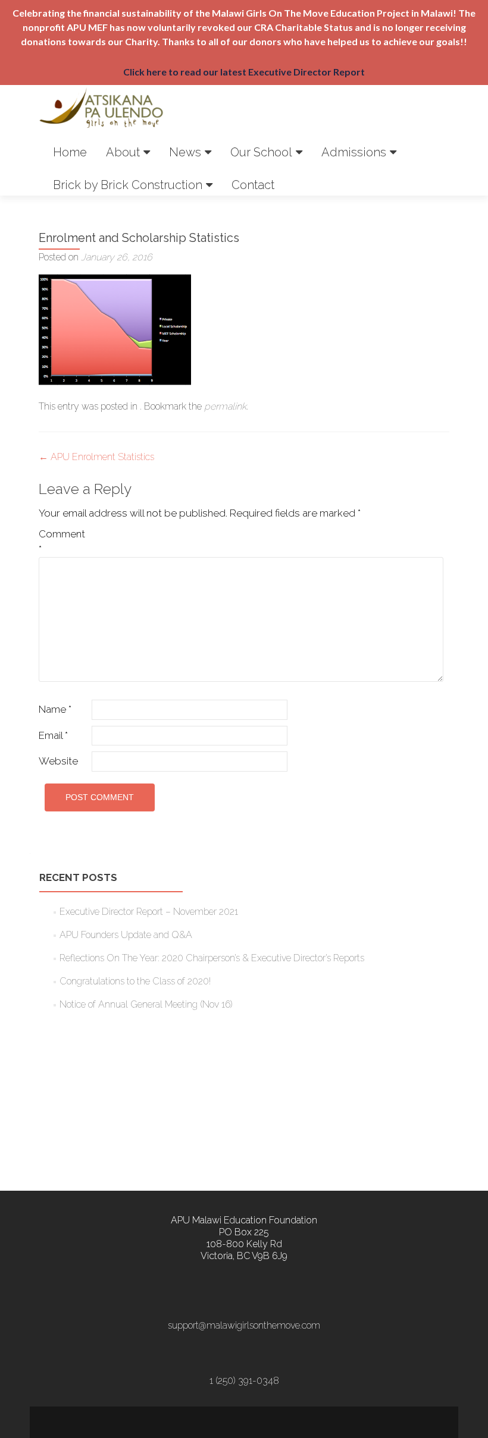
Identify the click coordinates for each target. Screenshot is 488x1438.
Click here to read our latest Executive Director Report (244, 71)
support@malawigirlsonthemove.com (244, 1325)
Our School (261, 152)
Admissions (353, 152)
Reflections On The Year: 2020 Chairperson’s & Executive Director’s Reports (212, 958)
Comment (62, 541)
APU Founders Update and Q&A (126, 934)
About (123, 152)
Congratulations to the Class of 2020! (135, 981)
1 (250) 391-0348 (244, 1380)
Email (53, 735)
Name (55, 709)
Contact (253, 185)
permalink (225, 406)
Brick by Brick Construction (127, 185)
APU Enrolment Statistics (96, 456)
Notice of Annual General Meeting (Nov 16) (146, 1004)
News (185, 152)
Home (70, 152)
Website (58, 761)
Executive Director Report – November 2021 (149, 911)
